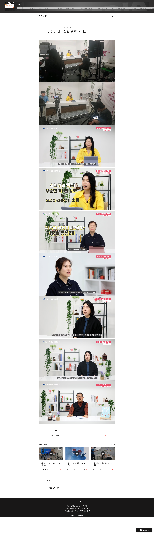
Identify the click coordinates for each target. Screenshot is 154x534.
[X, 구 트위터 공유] (52, 430)
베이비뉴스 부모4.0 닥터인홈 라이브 (50, 464)
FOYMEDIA (20, 5)
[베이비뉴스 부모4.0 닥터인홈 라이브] (51, 453)
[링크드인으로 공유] (56, 430)
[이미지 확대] (77, 61)
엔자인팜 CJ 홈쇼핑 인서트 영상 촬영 (102, 464)
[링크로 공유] (60, 430)
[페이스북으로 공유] (48, 430)
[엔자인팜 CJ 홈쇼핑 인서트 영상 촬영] (103, 453)
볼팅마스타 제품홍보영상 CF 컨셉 (76, 464)
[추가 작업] (106, 27)
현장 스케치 (43, 16)
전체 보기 (112, 444)
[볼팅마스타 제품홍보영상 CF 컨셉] (77, 453)
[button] (112, 16)
